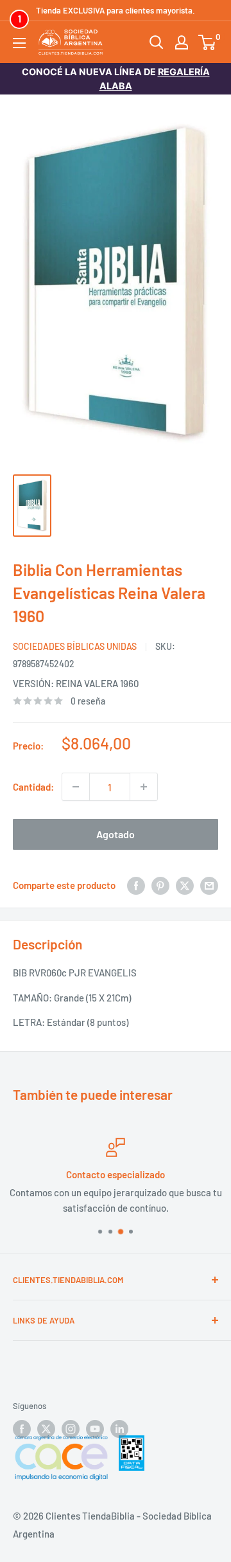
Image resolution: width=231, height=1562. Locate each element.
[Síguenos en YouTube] (95, 1429)
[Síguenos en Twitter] (46, 1429)
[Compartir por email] (209, 885)
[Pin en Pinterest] (160, 885)
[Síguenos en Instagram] (71, 1429)
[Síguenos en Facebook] (22, 1429)
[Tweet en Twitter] (185, 885)
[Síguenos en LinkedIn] (119, 1429)
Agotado (115, 834)
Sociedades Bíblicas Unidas (75, 646)
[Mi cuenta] (181, 42)
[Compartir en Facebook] (136, 885)
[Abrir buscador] (157, 42)
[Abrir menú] (19, 43)
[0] (208, 42)
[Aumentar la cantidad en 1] (143, 786)
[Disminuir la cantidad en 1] (75, 786)
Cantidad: (33, 787)
